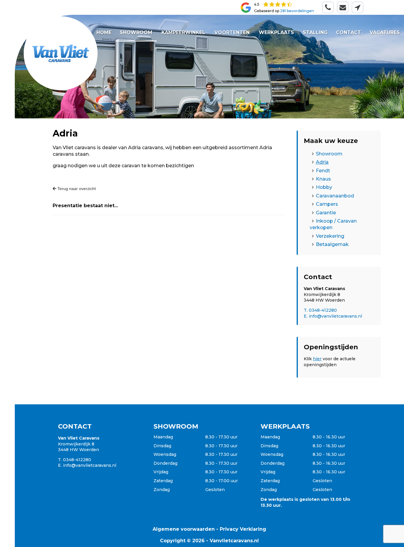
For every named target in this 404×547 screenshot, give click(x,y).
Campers (327, 204)
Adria (322, 162)
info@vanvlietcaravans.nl (89, 465)
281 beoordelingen (297, 11)
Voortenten (232, 32)
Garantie (326, 212)
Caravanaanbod (335, 196)
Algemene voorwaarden (184, 529)
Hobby (324, 187)
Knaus (323, 179)
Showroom (136, 32)
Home (103, 32)
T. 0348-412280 (320, 310)
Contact (348, 32)
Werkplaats (276, 32)
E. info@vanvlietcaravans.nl (333, 316)
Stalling (315, 32)
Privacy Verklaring (243, 529)
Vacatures (384, 32)
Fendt (323, 170)
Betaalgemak (332, 244)
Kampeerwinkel (183, 32)
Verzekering (330, 236)
